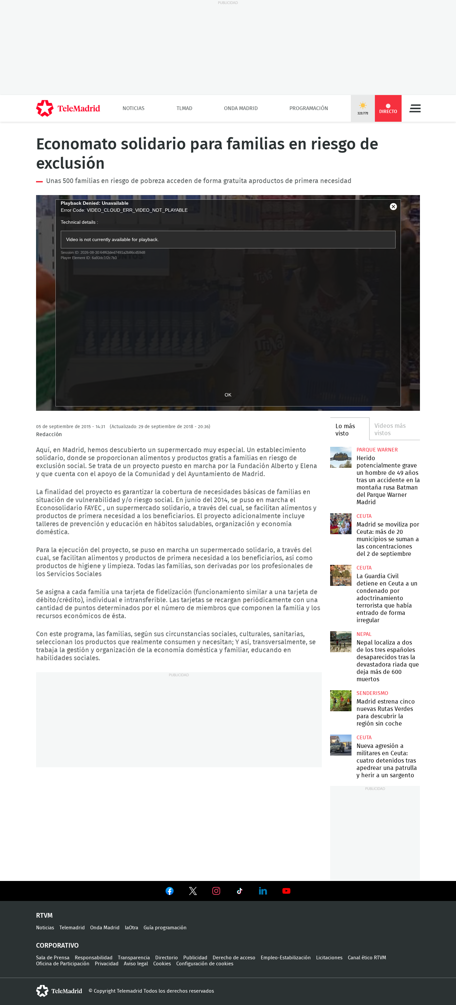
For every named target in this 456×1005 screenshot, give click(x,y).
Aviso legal (136, 963)
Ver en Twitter (193, 892)
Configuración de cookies (204, 963)
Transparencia (134, 957)
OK (228, 394)
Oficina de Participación (62, 963)
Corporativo (57, 945)
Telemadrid (72, 927)
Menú (415, 108)
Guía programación (165, 927)
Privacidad (107, 963)
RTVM (44, 915)
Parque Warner (377, 449)
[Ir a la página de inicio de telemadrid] (68, 108)
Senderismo (372, 693)
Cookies (162, 963)
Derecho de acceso (234, 957)
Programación (308, 108)
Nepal (364, 634)
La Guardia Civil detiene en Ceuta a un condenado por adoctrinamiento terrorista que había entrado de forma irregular (340, 575)
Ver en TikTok (239, 892)
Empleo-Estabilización (286, 957)
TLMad (184, 108)
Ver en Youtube (286, 891)
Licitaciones (329, 957)
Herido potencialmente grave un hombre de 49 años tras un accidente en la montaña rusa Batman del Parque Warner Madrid (340, 457)
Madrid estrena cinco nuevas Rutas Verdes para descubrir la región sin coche (340, 700)
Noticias (134, 108)
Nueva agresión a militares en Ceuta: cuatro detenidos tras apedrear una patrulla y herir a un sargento (340, 745)
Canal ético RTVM (367, 957)
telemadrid (59, 991)
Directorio (166, 957)
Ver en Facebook (169, 892)
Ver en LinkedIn (263, 891)
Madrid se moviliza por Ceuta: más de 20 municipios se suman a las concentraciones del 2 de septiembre (340, 523)
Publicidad (195, 957)
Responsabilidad (93, 957)
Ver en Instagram (216, 891)
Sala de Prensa (52, 957)
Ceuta (364, 516)
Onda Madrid (241, 108)
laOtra (131, 927)
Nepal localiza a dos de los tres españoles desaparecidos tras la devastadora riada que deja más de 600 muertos (340, 641)
